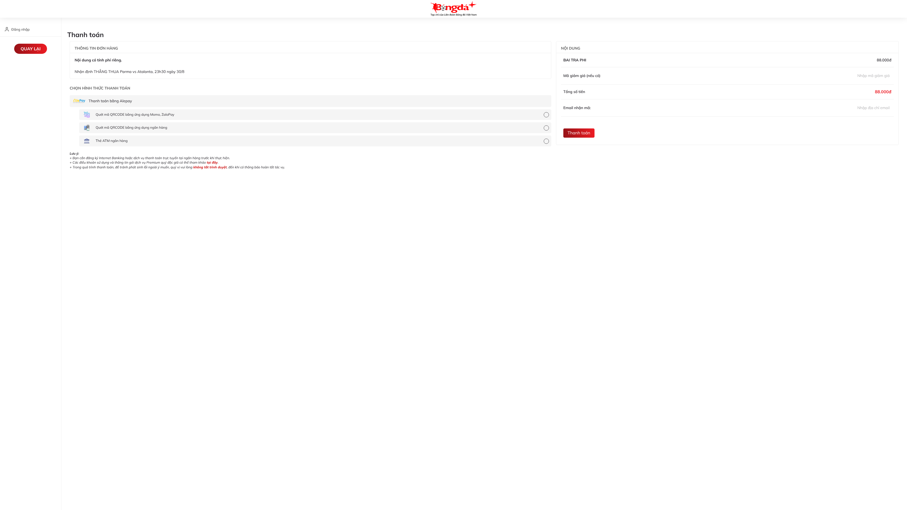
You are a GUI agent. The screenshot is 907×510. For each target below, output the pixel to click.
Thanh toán (579, 133)
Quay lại (31, 48)
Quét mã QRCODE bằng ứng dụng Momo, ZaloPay (135, 114)
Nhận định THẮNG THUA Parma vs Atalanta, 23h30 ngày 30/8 (129, 71)
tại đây (212, 162)
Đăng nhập (20, 29)
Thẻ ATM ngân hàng (112, 141)
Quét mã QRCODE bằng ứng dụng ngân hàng (131, 127)
